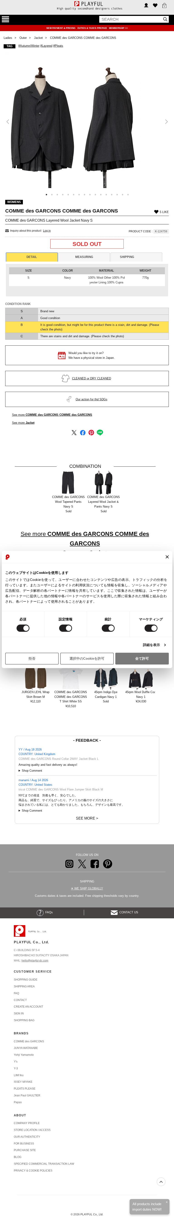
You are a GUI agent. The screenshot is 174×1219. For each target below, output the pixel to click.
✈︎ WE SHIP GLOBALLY (87, 888)
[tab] (32, 257)
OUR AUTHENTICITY (27, 1136)
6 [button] (73, 194)
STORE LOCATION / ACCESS (32, 1130)
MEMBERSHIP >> (118, 28)
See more (52, 414)
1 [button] (46, 194)
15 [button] (122, 194)
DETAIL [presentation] (32, 257)
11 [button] (101, 194)
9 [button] (90, 194)
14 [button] (117, 194)
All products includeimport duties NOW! (147, 1206)
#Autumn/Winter (28, 45)
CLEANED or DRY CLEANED (91, 378)
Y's (15, 1061)
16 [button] (128, 194)
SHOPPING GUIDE (25, 979)
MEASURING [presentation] (84, 257)
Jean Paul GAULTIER (27, 1095)
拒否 (32, 659)
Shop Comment (32, 770)
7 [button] (79, 194)
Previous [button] (8, 122)
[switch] (65, 628)
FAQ (16, 993)
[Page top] (161, 1181)
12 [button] (106, 194)
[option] (87, 120)
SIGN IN (19, 1013)
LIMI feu (19, 1075)
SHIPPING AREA (24, 986)
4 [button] (62, 194)
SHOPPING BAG (24, 1020)
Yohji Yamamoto (24, 1054)
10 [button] (95, 194)
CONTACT (20, 1000)
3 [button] (57, 194)
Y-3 (16, 1068)
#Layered (46, 45)
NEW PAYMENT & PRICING (61, 28)
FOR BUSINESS (24, 1143)
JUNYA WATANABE (26, 1048)
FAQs (48, 912)
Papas (18, 1102)
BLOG (17, 1157)
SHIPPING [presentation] (127, 257)
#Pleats (58, 45)
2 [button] (52, 194)
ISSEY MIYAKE (23, 1081)
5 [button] (68, 194)
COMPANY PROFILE (27, 1123)
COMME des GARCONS (29, 1041)
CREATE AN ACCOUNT (28, 1006)
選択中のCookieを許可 (87, 659)
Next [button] (166, 122)
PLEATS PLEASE (24, 1088)
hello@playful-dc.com (35, 960)
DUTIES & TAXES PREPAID (92, 28)
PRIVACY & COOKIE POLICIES (33, 1170)
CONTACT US (128, 912)
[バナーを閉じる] (167, 557)
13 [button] (111, 194)
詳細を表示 (151, 645)
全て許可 (142, 659)
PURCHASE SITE (25, 1150)
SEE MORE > (87, 818)
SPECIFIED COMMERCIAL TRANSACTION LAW (44, 1163)
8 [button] (84, 194)
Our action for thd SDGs (91, 399)
